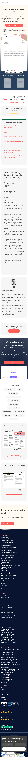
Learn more (13, 741)
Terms (2, 691)
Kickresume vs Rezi (5, 677)
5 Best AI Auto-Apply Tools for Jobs (9, 662)
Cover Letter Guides (5, 610)
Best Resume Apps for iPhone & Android (10, 664)
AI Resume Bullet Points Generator (9, 552)
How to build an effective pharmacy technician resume (12, 151)
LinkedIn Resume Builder (7, 542)
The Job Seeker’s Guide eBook (8, 614)
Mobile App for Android (6, 599)
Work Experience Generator (7, 557)
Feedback (3, 699)
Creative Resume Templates (7, 637)
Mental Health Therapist (13, 397)
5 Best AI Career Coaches (7, 660)
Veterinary (13, 418)
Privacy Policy (4, 692)
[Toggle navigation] (25, 2)
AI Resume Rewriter (5, 548)
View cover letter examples (14, 495)
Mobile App (4, 595)
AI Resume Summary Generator (8, 553)
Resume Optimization (6, 567)
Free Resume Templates (6, 632)
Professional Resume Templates (8, 635)
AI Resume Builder (5, 543)
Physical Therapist (19, 411)
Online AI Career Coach (6, 573)
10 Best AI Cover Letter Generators (9, 655)
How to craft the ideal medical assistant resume (13, 131)
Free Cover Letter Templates (7, 639)
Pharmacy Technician (13, 408)
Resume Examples (5, 605)
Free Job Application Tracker (8, 582)
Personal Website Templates (7, 629)
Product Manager (13, 404)
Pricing (2, 590)
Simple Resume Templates (7, 634)
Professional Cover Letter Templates (9, 644)
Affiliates (3, 697)
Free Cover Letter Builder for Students (10, 577)
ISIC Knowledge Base (6, 650)
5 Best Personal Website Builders (9, 659)
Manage (20, 744)
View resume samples (14, 455)
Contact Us (3, 689)
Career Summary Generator (7, 555)
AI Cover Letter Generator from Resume (10, 578)
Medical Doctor (7, 411)
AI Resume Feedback (6, 568)
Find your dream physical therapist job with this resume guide (13, 156)
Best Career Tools (5, 667)
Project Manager (19, 415)
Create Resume (7, 523)
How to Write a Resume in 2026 (8, 670)
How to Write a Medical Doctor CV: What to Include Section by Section (13, 137)
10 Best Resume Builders (7, 652)
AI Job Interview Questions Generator (10, 572)
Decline (8, 744)
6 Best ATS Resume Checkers (8, 657)
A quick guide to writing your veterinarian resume (14, 161)
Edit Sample (14, 331)
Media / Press (4, 696)
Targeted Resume (5, 563)
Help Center (4, 604)
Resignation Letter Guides (7, 612)
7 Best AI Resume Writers (7, 654)
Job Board (3, 580)
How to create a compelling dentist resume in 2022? (12, 126)
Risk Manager (7, 415)
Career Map (4, 570)
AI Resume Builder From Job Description (10, 565)
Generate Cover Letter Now (14, 362)
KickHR (2, 588)
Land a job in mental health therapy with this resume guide (13, 142)
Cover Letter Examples (6, 607)
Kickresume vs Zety (5, 675)
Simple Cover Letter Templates (8, 642)
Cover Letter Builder (5, 538)
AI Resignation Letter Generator (8, 547)
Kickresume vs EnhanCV (6, 679)
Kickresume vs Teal (5, 680)
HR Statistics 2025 (5, 674)
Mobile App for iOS (5, 597)
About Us (3, 687)
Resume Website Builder (7, 540)
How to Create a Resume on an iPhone (10, 649)
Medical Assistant (13, 393)
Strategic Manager (13, 400)
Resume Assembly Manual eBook (9, 615)
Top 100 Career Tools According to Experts (11, 669)
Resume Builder (5, 537)
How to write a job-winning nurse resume (13, 146)
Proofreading (4, 585)
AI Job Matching (5, 583)
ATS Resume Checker (6, 560)
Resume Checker (5, 558)
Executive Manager (10, 389)
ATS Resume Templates (6, 630)
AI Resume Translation (6, 550)
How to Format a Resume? (7, 672)
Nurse (20, 389)
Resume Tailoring (5, 562)
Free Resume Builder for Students (9, 575)
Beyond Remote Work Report (8, 617)
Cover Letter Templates (6, 627)
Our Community (5, 619)
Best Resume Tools (5, 665)
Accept (15, 749)
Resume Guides (5, 609)
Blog (2, 620)
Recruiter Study (4, 682)
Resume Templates (5, 625)
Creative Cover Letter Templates (8, 640)
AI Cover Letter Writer (6, 545)
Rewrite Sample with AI (14, 25)
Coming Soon (4, 587)
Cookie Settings (5, 694)
